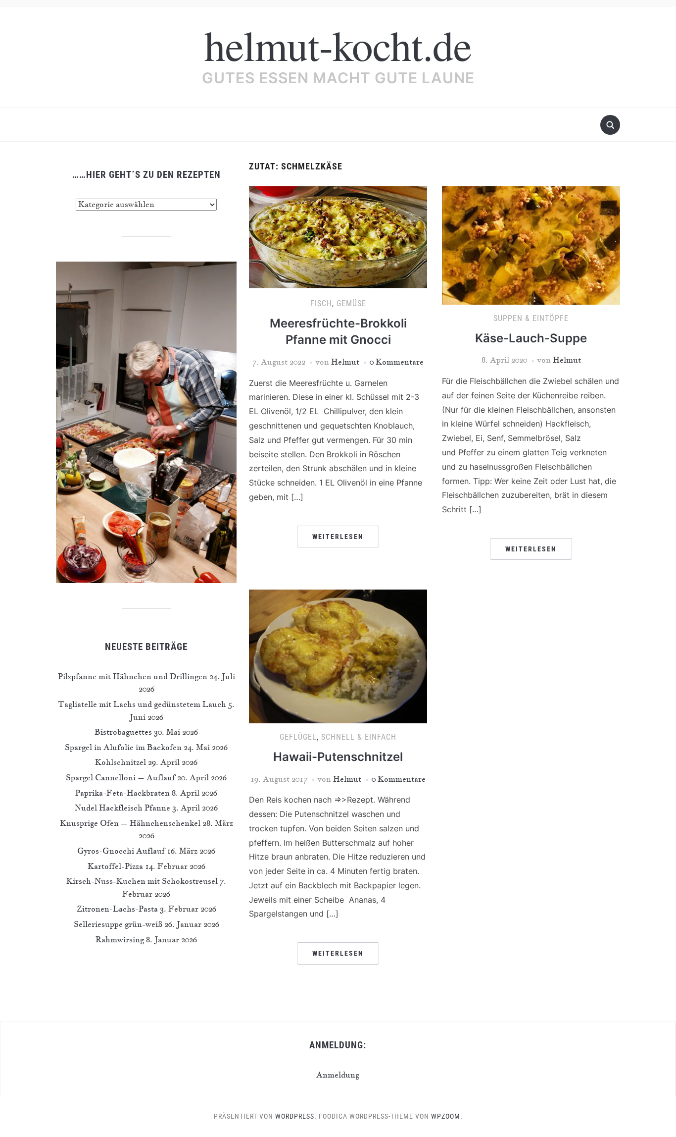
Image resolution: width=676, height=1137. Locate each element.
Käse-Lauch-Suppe (531, 338)
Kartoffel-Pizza (115, 866)
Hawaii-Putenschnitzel (338, 757)
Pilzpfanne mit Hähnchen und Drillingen (132, 676)
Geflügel (298, 737)
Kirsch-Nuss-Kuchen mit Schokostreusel (142, 881)
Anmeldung (337, 1075)
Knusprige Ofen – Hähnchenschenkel (130, 823)
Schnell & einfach (358, 737)
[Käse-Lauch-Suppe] (531, 244)
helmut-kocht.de (338, 44)
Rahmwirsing (120, 939)
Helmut (345, 362)
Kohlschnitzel (120, 762)
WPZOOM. (447, 1116)
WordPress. (296, 1116)
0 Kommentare (397, 362)
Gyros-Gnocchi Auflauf (121, 851)
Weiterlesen (338, 537)
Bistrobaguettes (123, 732)
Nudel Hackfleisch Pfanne (122, 807)
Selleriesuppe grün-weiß (118, 924)
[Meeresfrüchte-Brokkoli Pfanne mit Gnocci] (338, 237)
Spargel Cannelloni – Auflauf (120, 777)
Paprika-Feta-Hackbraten (122, 793)
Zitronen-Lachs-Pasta (117, 909)
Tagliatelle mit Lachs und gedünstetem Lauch (142, 704)
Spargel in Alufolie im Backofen (123, 747)
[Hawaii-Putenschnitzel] (338, 655)
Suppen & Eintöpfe (531, 318)
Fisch (321, 303)
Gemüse (351, 303)
